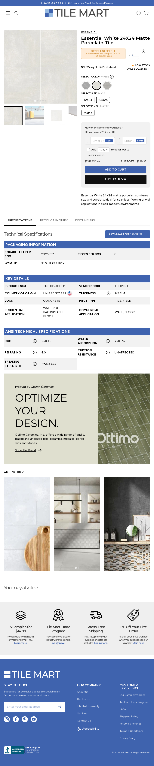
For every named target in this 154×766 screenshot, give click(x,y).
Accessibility (90, 728)
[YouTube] (34, 719)
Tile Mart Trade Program (134, 702)
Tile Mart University (88, 706)
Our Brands (84, 699)
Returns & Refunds (130, 723)
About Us (82, 692)
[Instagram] (7, 719)
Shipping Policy (129, 716)
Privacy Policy (128, 738)
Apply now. (58, 643)
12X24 (88, 100)
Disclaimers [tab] (85, 220)
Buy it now (116, 179)
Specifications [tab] (20, 220)
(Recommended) (108, 152)
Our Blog (82, 713)
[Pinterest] (25, 719)
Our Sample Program (132, 695)
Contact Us (84, 720)
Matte (88, 113)
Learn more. (20, 643)
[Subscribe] (59, 706)
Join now (138, 643)
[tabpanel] (77, 298)
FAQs (123, 709)
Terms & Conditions (131, 731)
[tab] (35, 101)
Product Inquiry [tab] (54, 220)
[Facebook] (16, 719)
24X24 (103, 100)
